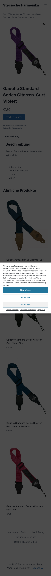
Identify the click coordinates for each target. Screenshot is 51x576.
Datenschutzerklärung (28, 310)
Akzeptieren (25, 290)
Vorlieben (25, 304)
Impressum (41, 310)
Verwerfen (25, 297)
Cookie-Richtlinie (12, 310)
